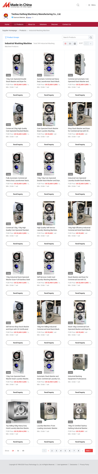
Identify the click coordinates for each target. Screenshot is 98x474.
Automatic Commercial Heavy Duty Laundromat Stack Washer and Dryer (49, 81)
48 (23, 451)
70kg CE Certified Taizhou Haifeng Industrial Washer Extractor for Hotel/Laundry (78, 428)
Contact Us (67, 24)
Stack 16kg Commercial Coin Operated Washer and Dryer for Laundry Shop (79, 329)
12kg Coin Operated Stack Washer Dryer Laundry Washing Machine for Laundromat (17, 378)
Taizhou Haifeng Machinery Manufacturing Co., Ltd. (36, 14)
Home (7, 24)
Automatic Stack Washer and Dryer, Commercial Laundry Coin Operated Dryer (49, 378)
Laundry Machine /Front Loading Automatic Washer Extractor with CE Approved (47, 428)
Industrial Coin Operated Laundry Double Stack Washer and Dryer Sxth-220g (79, 180)
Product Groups (13, 37)
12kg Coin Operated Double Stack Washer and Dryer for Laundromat (16, 81)
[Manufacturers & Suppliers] (17, 4)
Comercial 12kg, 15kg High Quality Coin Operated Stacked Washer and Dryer (17, 230)
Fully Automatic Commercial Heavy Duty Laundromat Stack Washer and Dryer (17, 180)
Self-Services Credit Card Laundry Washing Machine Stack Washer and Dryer (47, 279)
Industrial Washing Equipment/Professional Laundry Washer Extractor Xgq (79, 378)
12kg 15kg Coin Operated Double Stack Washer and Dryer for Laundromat (48, 180)
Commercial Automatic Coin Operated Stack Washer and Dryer (78, 81)
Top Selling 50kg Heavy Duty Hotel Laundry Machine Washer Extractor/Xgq (17, 428)
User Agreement (62, 464)
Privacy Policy (84, 464)
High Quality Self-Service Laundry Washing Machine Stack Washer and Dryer (47, 230)
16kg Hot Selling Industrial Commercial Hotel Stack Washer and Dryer (49, 329)
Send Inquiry (18, 95)
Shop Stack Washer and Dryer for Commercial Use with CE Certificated (79, 130)
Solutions (43, 24)
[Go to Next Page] (90, 43)
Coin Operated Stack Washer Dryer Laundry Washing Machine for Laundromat (47, 130)
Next (88, 450)
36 (18, 451)
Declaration (73, 464)
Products (19, 24)
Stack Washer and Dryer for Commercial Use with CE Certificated (78, 279)
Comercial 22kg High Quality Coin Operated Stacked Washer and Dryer (17, 130)
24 (13, 451)
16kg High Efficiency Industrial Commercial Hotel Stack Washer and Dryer (80, 230)
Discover (54, 24)
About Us (31, 24)
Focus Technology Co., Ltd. (33, 464)
